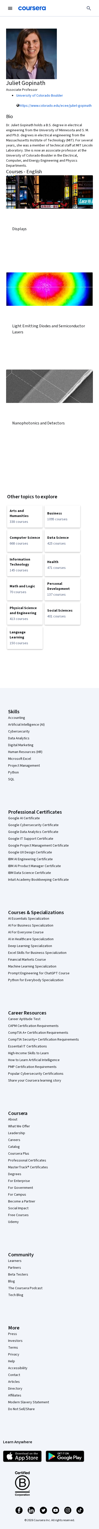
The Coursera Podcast (25, 1288)
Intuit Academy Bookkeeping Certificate (38, 879)
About (12, 1119)
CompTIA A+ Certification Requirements (38, 1032)
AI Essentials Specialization (28, 918)
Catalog (14, 1146)
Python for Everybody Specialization (35, 980)
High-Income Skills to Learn (28, 1053)
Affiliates (14, 1395)
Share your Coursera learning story (34, 1080)
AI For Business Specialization (30, 925)
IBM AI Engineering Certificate (30, 859)
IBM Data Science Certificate (29, 872)
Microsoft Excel (19, 758)
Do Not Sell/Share (21, 1409)
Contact (14, 1374)
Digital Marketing (21, 745)
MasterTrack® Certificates (28, 1167)
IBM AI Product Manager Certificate (34, 866)
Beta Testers (18, 1274)
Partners (14, 1267)
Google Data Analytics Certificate (33, 831)
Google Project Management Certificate (38, 845)
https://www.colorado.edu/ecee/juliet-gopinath (56, 105)
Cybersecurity (19, 731)
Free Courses (18, 1215)
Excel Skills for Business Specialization (37, 952)
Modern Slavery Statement (28, 1402)
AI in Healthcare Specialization (31, 939)
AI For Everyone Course (26, 932)
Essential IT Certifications (27, 1046)
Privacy (13, 1354)
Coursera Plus (18, 1153)
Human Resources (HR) (25, 752)
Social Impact (18, 1208)
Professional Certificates (27, 1160)
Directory (15, 1388)
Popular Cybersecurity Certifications (35, 1073)
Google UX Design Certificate (30, 852)
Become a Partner (21, 1201)
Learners (15, 1260)
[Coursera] (32, 8)
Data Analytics (18, 738)
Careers (14, 1140)
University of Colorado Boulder (39, 95)
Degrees (14, 1174)
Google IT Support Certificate (30, 838)
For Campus (17, 1194)
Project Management (24, 765)
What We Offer (19, 1126)
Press (12, 1334)
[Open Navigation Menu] (10, 8)
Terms (13, 1347)
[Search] (89, 8)
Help (11, 1361)
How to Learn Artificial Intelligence (34, 1060)
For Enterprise (19, 1180)
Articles (14, 1381)
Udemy (13, 1221)
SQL (11, 779)
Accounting (16, 717)
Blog (11, 1281)
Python (13, 772)
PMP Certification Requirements (32, 1066)
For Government (20, 1187)
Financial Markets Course (27, 959)
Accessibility (17, 1368)
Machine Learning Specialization (32, 966)
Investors (15, 1340)
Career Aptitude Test (24, 1019)
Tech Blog (15, 1295)
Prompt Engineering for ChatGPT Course (39, 973)
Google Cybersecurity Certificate (33, 825)
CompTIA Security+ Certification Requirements (43, 1039)
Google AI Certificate (24, 818)
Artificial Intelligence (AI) (26, 724)
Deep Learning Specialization (30, 946)
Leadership (16, 1133)
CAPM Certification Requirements (33, 1025)
